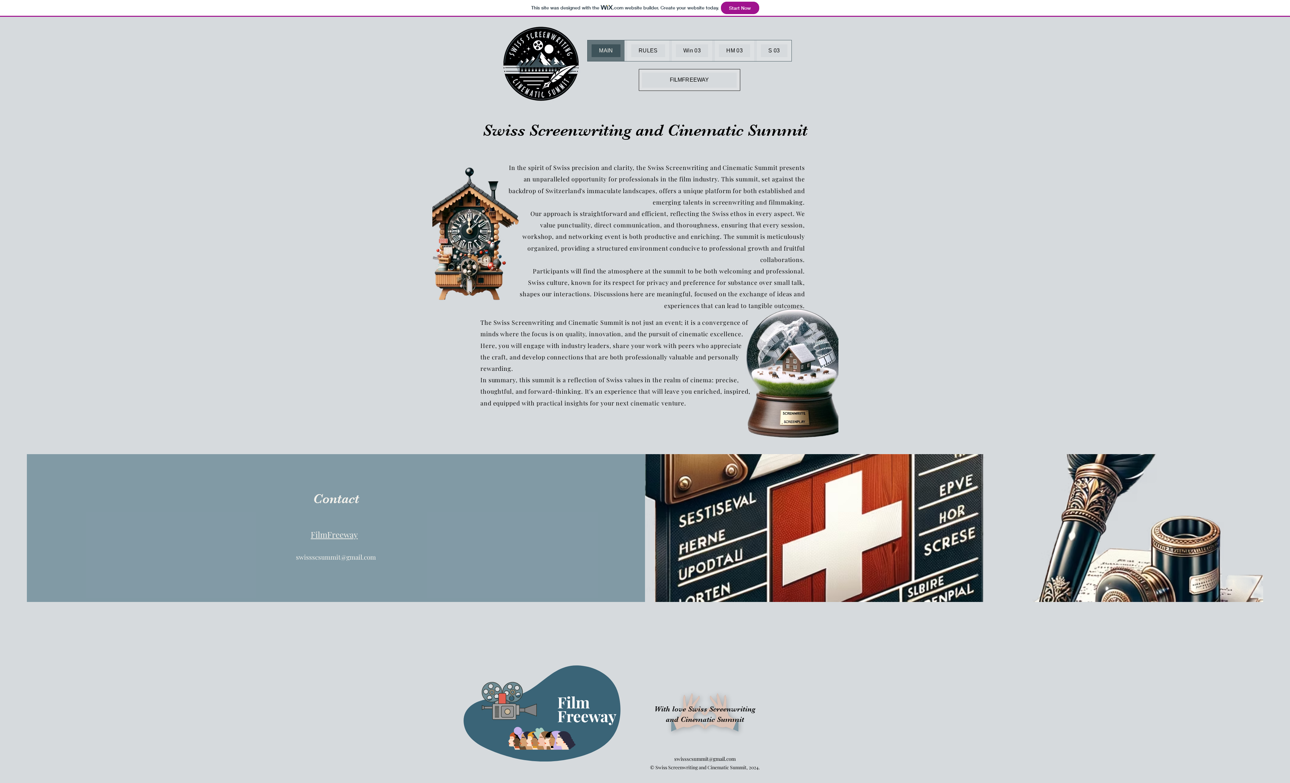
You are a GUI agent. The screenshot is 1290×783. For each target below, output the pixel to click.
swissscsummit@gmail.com (336, 557)
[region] (549, 710)
